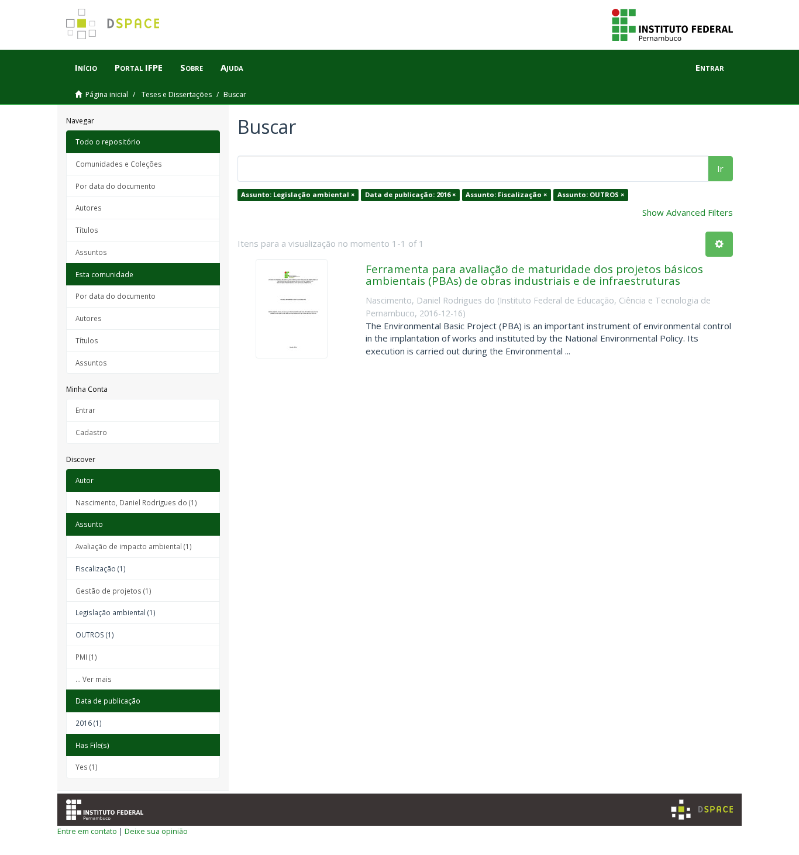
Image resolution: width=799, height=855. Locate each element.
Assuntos (91, 252)
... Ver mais (93, 679)
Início (86, 67)
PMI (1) (86, 656)
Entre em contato (87, 831)
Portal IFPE (139, 67)
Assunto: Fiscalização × (506, 194)
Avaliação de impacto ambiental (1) (133, 546)
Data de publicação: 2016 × (410, 194)
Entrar (85, 410)
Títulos (86, 230)
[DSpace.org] (702, 809)
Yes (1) (86, 766)
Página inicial (106, 94)
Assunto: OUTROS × (590, 194)
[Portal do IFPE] (672, 24)
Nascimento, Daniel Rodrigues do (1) (136, 502)
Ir (720, 168)
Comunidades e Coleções (118, 163)
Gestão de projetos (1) (113, 590)
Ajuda (232, 67)
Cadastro (91, 432)
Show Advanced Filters (687, 212)
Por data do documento (115, 186)
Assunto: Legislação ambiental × (297, 194)
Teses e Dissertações (177, 94)
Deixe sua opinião (156, 831)
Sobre (191, 67)
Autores (88, 207)
